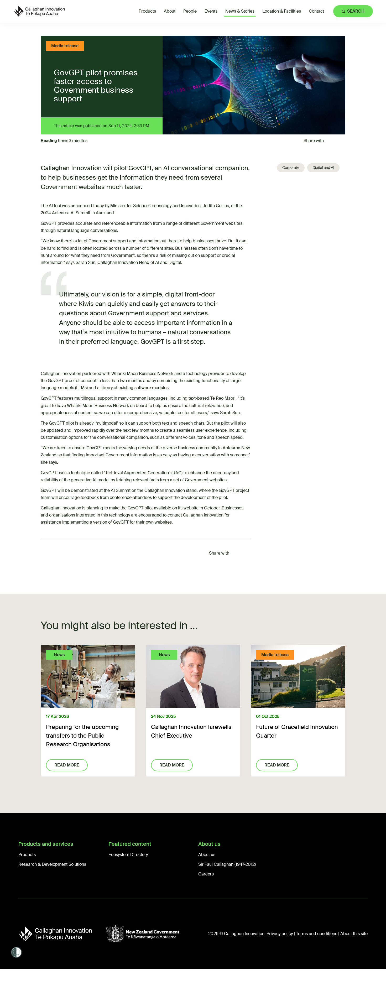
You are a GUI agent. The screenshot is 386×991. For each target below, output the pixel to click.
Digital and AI (323, 167)
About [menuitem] (169, 11)
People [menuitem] (190, 11)
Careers (206, 874)
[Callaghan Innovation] (62, 933)
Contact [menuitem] (316, 11)
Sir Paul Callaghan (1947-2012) (227, 864)
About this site (354, 933)
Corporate (290, 167)
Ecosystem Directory (128, 854)
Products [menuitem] (147, 11)
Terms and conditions (316, 933)
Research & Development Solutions (52, 864)
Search (355, 11)
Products (27, 854)
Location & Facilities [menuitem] (281, 11)
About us (206, 854)
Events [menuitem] (211, 11)
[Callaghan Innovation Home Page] (39, 11)
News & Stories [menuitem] (239, 11)
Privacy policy (280, 933)
